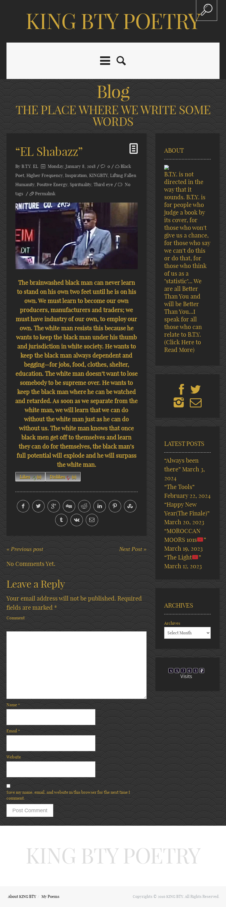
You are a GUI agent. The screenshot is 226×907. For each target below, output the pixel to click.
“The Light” (182, 557)
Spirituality (80, 184)
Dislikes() (63, 477)
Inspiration (76, 175)
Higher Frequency (44, 175)
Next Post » (133, 549)
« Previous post (24, 549)
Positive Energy (52, 184)
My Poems (50, 896)
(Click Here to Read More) (182, 345)
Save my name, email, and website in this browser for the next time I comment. (68, 795)
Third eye (103, 184)
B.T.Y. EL (29, 166)
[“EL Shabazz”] (76, 236)
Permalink (45, 193)
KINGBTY (98, 175)
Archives (172, 623)
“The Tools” (179, 486)
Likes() (30, 477)
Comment (15, 618)
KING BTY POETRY (113, 21)
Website (13, 757)
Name (13, 704)
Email (13, 731)
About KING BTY (22, 896)
